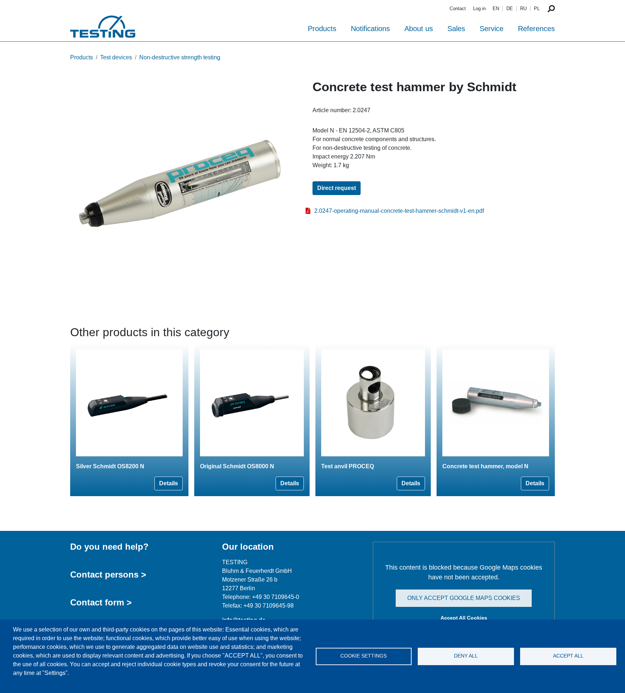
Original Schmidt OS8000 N (237, 466)
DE (509, 8)
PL (537, 8)
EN (496, 8)
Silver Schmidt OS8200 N (110, 466)
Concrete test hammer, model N (485, 466)
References (536, 29)
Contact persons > (108, 574)
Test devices (116, 57)
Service (491, 29)
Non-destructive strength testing (179, 57)
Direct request (336, 188)
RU (523, 8)
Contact (458, 8)
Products (322, 29)
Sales (456, 29)
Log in (479, 8)
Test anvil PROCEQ (347, 466)
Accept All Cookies (464, 618)
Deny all (466, 656)
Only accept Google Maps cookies (463, 598)
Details (168, 483)
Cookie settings (363, 656)
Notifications (370, 29)
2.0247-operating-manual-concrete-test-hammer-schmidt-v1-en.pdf (399, 211)
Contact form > (101, 602)
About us (418, 29)
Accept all (568, 656)
